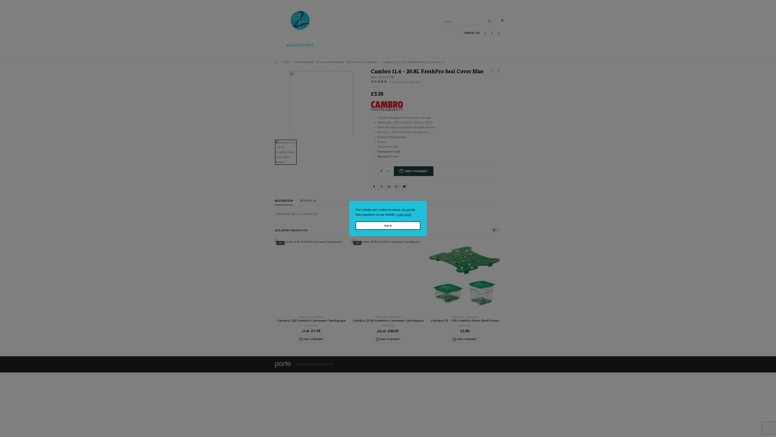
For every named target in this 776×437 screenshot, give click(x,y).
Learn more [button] (403, 214)
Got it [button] (388, 225)
